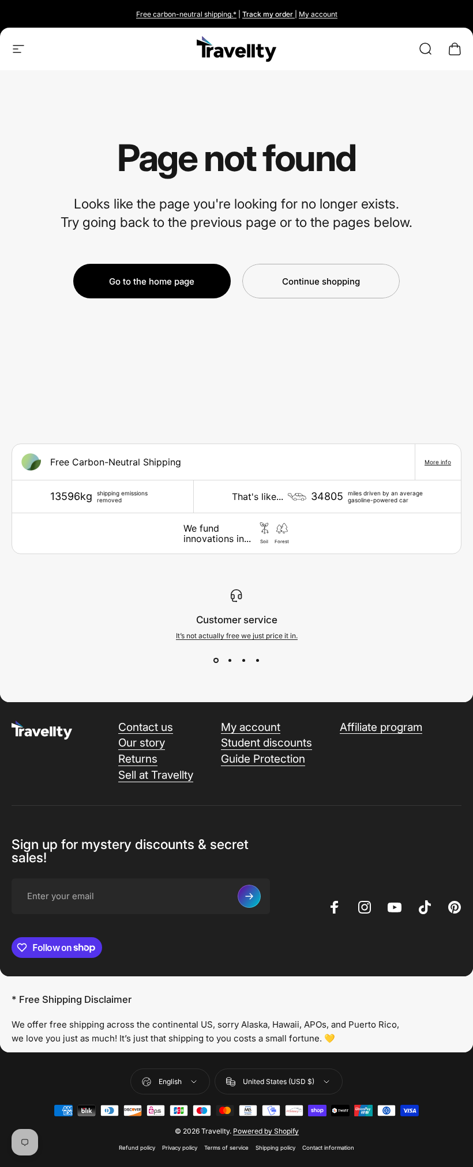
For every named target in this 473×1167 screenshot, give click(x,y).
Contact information (328, 1148)
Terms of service (226, 1148)
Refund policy (137, 1148)
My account (318, 14)
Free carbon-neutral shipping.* (186, 14)
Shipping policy (275, 1148)
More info (438, 462)
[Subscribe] (249, 896)
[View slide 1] (216, 661)
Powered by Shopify (266, 1131)
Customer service (236, 620)
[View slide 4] (257, 661)
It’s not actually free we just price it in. (237, 635)
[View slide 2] (229, 661)
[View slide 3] (243, 661)
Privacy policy (179, 1148)
